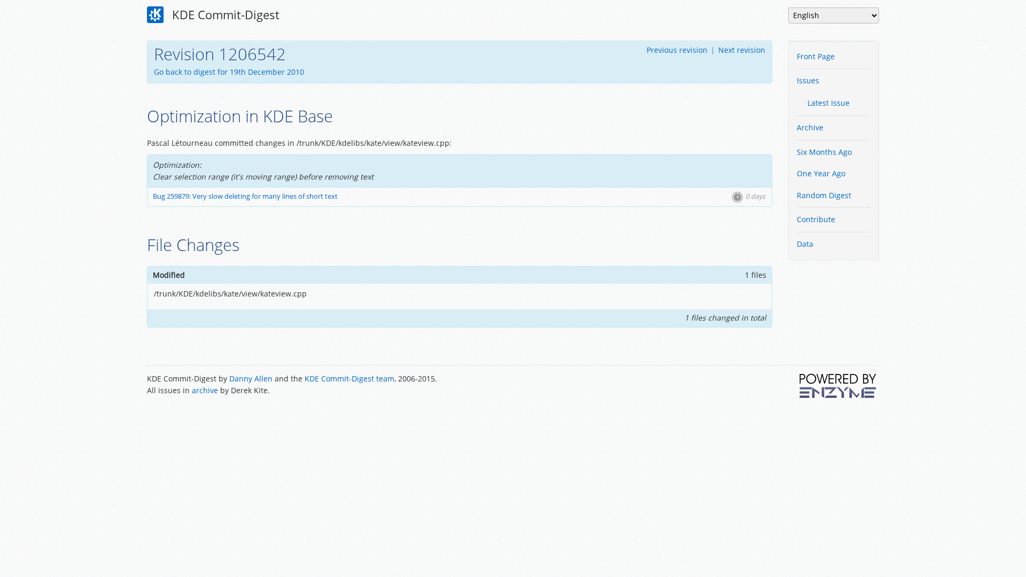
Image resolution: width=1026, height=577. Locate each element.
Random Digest (824, 195)
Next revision (741, 50)
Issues (808, 80)
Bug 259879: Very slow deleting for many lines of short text (245, 196)
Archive (810, 127)
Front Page (816, 56)
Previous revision (677, 50)
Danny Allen (251, 378)
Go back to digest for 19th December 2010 (229, 72)
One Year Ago (821, 173)
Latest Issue (828, 103)
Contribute (816, 219)
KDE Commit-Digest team (349, 378)
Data (805, 244)
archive (205, 390)
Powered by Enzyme (838, 386)
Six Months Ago (824, 152)
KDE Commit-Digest (224, 14)
